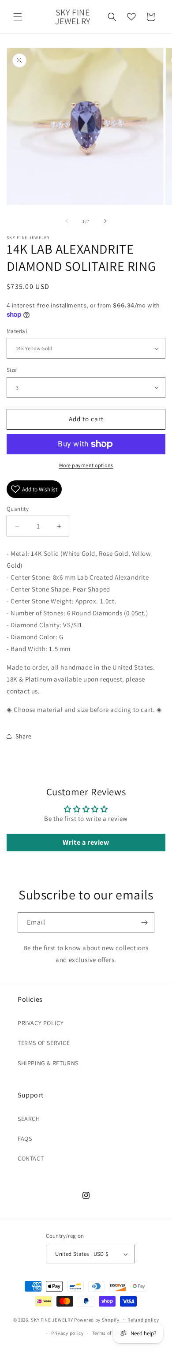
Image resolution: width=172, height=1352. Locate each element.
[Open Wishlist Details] (131, 16)
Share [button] (23, 736)
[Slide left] (66, 221)
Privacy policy (67, 1333)
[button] (17, 16)
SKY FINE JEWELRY (52, 1319)
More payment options (86, 465)
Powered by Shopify (97, 1319)
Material (17, 331)
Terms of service (110, 1333)
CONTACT (31, 1158)
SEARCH (29, 1119)
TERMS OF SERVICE (44, 1043)
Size (12, 370)
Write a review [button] (86, 842)
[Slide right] (105, 221)
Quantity (18, 509)
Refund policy (143, 1320)
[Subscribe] (144, 922)
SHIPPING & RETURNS (48, 1063)
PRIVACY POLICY (41, 1023)
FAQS (25, 1138)
